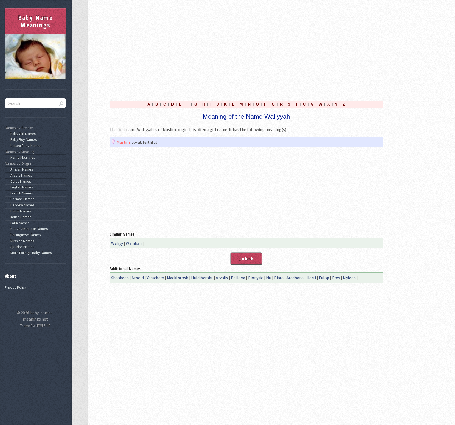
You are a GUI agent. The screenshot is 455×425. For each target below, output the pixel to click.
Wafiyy (117, 243)
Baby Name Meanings (35, 21)
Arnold (138, 277)
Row (336, 277)
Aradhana (295, 277)
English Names (21, 187)
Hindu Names (20, 211)
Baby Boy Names (23, 139)
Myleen (349, 277)
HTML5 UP (43, 325)
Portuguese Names (25, 234)
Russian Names (21, 240)
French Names (21, 193)
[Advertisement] (246, 49)
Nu (268, 277)
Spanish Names (21, 246)
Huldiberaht (202, 277)
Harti (311, 277)
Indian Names (20, 216)
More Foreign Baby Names (30, 252)
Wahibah (134, 243)
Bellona (238, 277)
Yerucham (155, 277)
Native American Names (28, 228)
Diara (279, 277)
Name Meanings (22, 157)
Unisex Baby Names (25, 145)
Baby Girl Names (22, 133)
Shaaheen (120, 277)
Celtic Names (20, 181)
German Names (21, 199)
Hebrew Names (22, 205)
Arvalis (222, 277)
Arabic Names (20, 175)
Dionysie (255, 277)
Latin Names (19, 223)
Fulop (324, 277)
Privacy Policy (16, 287)
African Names (21, 169)
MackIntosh (177, 277)
